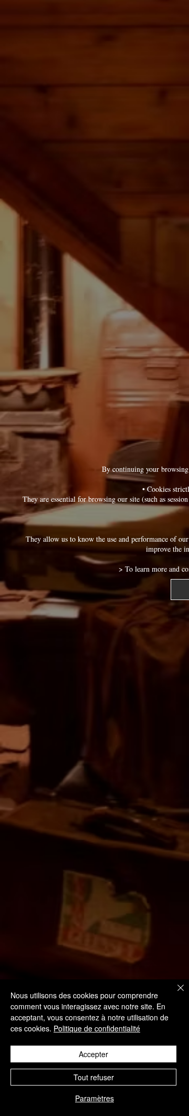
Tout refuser (94, 1077)
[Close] (174, 994)
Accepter (93, 1054)
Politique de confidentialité (97, 1028)
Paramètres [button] (94, 1098)
